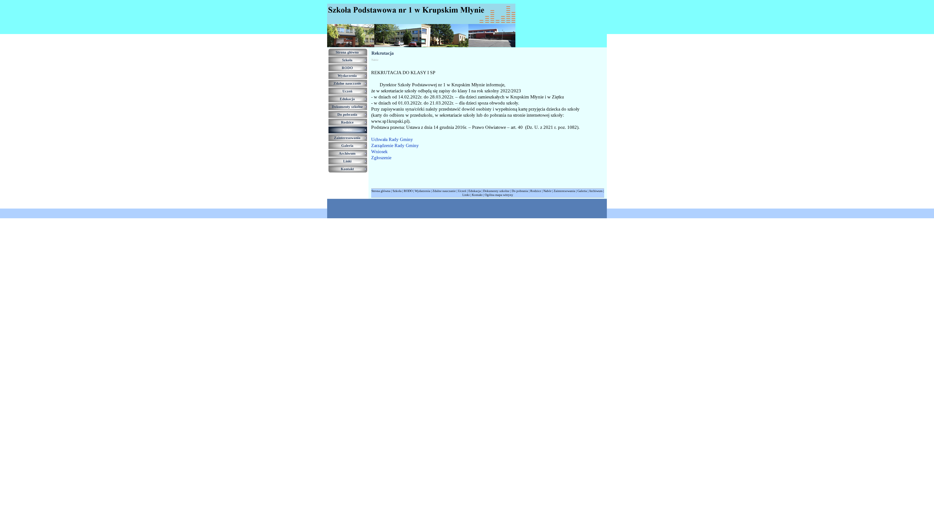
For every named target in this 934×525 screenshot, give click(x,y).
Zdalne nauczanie (444, 191)
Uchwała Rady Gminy (392, 139)
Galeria (582, 191)
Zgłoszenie (381, 157)
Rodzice (535, 191)
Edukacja (474, 191)
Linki (466, 195)
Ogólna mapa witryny (499, 195)
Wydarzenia (422, 191)
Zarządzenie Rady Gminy (395, 145)
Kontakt (477, 195)
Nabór (547, 191)
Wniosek (379, 151)
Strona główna (380, 191)
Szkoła (397, 191)
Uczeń (462, 191)
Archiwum (595, 191)
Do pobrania (520, 191)
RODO (408, 191)
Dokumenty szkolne (496, 191)
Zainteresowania (564, 191)
